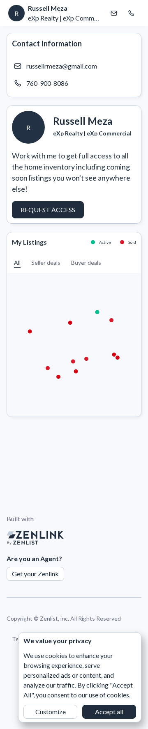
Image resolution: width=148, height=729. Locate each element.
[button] (17, 262)
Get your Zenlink (35, 574)
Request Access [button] (48, 209)
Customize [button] (50, 711)
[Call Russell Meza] (131, 13)
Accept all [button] (109, 711)
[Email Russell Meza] (114, 13)
